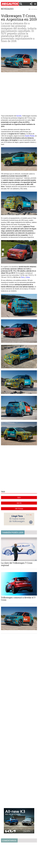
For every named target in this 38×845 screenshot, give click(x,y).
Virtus (28, 277)
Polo (22, 277)
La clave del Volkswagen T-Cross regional (16, 564)
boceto (19, 116)
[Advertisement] (19, 93)
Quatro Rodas (30, 136)
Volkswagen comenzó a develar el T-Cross (18, 598)
